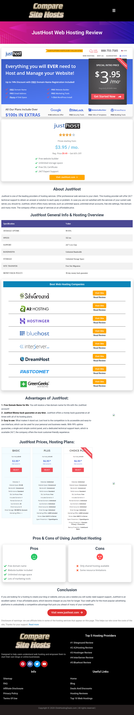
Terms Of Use (10, 698)
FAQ (5, 683)
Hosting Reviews (79, 693)
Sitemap (7, 678)
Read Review (99, 297)
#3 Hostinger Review (81, 652)
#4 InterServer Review (81, 657)
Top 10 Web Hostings (81, 698)
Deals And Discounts (81, 688)
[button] (113, 11)
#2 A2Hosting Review (81, 647)
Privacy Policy (10, 693)
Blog (72, 683)
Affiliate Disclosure (13, 688)
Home (73, 678)
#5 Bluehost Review (80, 662)
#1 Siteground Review (81, 642)
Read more (34, 624)
